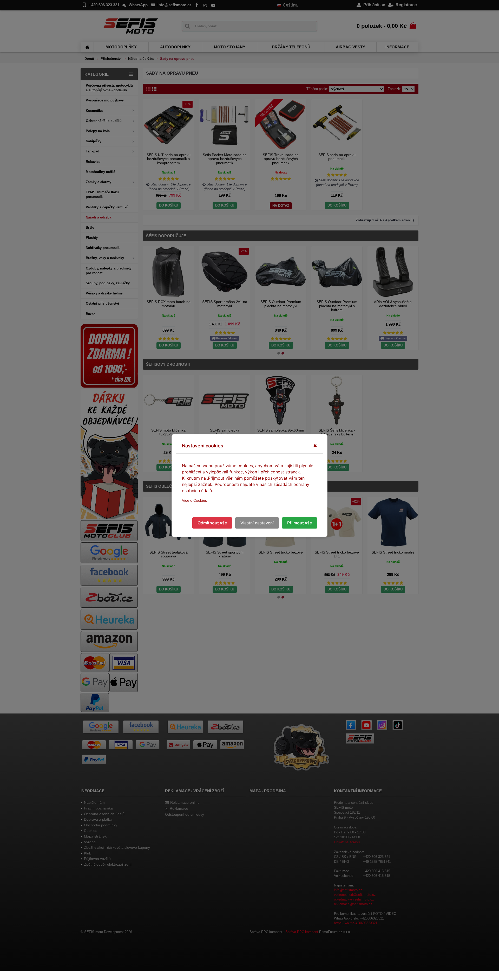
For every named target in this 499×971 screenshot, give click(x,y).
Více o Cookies (194, 500)
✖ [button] (315, 445)
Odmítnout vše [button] (212, 522)
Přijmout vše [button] (299, 522)
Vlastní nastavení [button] (257, 522)
